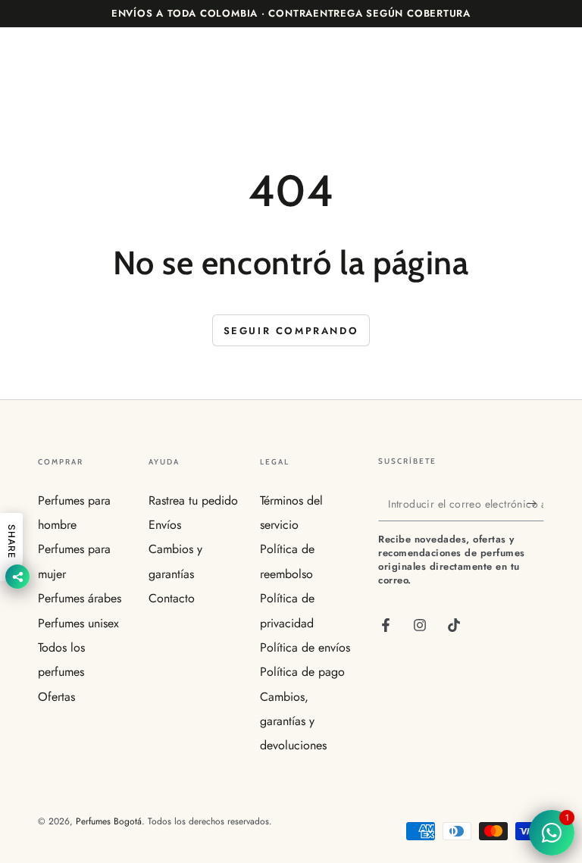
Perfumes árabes (79, 598)
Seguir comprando (291, 331)
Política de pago (302, 671)
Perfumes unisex (78, 623)
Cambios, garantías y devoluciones (293, 721)
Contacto (172, 598)
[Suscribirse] (535, 504)
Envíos (165, 524)
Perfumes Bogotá (109, 821)
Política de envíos (305, 647)
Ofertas (56, 696)
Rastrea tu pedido (193, 500)
